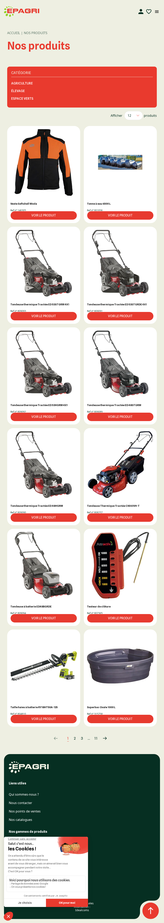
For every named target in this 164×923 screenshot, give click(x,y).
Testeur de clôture (99, 606)
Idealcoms (82, 910)
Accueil (13, 33)
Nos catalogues (20, 820)
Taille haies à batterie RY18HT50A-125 (34, 707)
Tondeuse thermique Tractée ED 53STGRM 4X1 (39, 304)
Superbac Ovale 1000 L (101, 707)
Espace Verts (22, 99)
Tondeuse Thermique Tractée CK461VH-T (113, 505)
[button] (43, 162)
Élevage (18, 91)
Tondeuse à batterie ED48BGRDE (31, 606)
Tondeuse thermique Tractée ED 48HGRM (36, 505)
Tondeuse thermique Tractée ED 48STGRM (114, 405)
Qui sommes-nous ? (24, 794)
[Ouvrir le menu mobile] (157, 11)
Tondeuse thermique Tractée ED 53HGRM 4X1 (39, 405)
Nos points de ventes (25, 811)
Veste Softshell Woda (23, 203)
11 (96, 738)
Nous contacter (20, 803)
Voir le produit (43, 215)
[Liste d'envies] (149, 11)
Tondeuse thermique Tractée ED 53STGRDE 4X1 (117, 304)
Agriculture (22, 83)
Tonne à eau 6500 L (99, 203)
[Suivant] (105, 738)
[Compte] (141, 11)
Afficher (116, 115)
